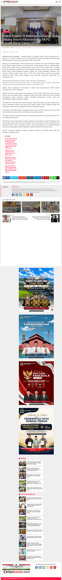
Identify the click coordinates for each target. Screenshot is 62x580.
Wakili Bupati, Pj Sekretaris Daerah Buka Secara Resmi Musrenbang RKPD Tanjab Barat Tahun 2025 (31, 39)
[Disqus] (31, 244)
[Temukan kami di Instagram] (16, 194)
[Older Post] (57, 215)
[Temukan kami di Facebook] (36, 567)
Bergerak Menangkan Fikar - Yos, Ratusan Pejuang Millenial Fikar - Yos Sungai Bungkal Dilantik (34, 524)
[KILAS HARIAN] (31, 2)
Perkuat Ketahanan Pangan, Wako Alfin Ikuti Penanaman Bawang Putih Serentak (34, 505)
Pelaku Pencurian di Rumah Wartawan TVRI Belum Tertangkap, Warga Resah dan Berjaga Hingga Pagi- (34, 544)
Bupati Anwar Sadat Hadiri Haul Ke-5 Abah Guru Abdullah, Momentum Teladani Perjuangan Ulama (10, 160)
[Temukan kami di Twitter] (20, 194)
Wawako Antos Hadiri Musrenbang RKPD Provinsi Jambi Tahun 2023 (34, 530)
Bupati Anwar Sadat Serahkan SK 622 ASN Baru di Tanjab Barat (50, 210)
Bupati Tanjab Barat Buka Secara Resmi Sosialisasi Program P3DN (34, 537)
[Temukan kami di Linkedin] (24, 194)
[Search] (60, 2)
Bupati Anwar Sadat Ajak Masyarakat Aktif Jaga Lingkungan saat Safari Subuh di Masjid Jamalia (11, 169)
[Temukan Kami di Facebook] (13, 194)
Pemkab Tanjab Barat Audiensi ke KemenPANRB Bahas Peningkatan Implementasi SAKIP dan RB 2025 (30, 209)
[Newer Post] (5, 215)
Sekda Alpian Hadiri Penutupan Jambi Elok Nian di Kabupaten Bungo (34, 476)
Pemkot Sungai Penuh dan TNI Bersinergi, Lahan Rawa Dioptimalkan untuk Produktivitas (34, 482)
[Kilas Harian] (16, 573)
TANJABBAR (6, 31)
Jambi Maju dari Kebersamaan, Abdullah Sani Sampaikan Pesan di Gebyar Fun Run (34, 557)
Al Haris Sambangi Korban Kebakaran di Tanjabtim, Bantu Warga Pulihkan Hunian (34, 469)
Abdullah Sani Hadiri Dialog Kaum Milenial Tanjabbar (34, 550)
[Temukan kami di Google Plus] (27, 194)
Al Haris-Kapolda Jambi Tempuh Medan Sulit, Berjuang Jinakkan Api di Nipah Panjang (34, 463)
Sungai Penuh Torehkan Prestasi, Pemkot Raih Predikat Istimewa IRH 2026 (34, 488)
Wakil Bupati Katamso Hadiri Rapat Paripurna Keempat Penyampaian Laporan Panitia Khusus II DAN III (11, 209)
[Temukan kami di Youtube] (31, 194)
